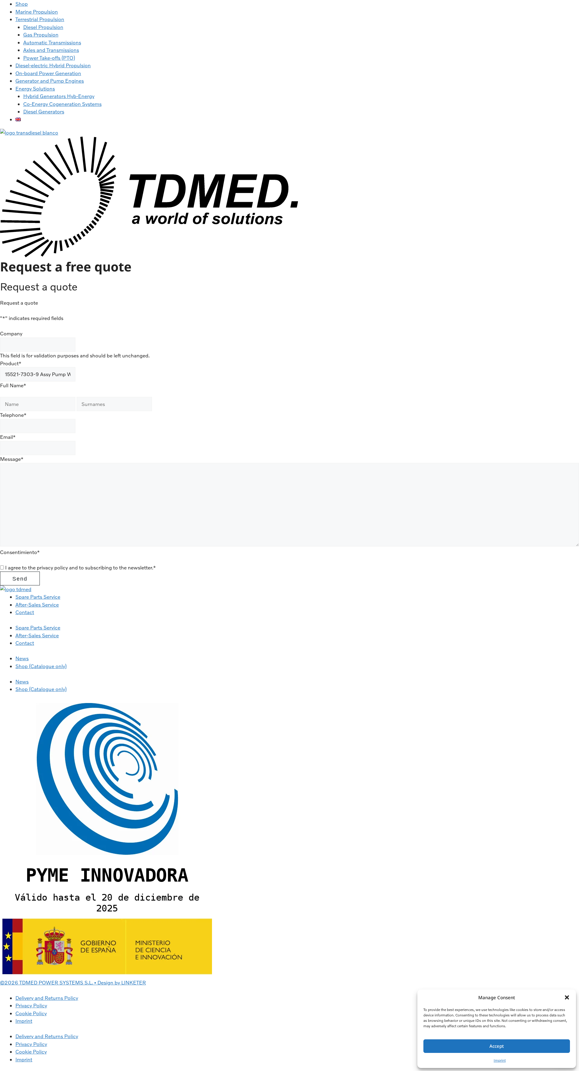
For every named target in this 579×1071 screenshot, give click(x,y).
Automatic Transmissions (52, 42)
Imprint (500, 1060)
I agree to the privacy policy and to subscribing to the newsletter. (80, 567)
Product (10, 363)
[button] (567, 997)
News (22, 658)
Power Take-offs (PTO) (49, 58)
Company (11, 333)
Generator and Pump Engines (49, 81)
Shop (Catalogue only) (41, 666)
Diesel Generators (43, 111)
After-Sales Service (37, 604)
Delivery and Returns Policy (46, 998)
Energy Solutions (35, 88)
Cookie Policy (31, 1013)
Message (12, 459)
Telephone (13, 415)
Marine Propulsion (36, 11)
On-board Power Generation (48, 73)
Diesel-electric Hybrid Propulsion (53, 65)
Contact (24, 612)
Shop (21, 4)
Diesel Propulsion (43, 27)
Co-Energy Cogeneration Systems (62, 104)
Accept (496, 1046)
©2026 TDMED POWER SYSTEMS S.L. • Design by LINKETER (73, 982)
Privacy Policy (31, 1005)
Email (8, 437)
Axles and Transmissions (51, 50)
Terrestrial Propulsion (39, 19)
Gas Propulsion (41, 34)
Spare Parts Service (37, 597)
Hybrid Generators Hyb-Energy (58, 96)
